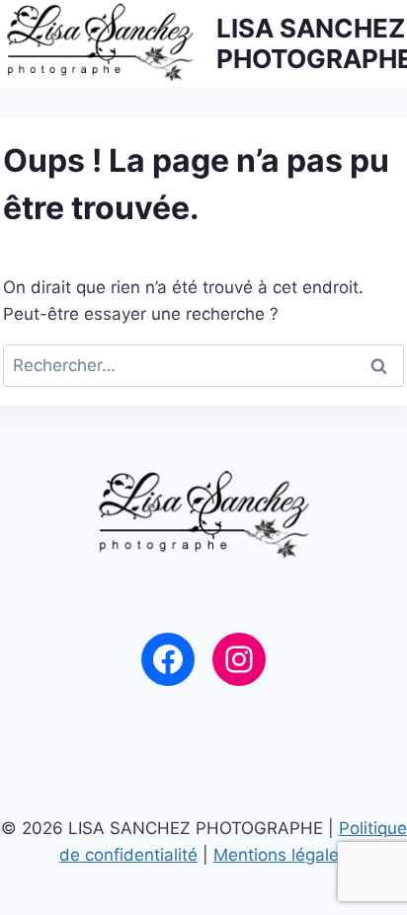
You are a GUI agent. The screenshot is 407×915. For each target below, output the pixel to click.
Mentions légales (280, 855)
